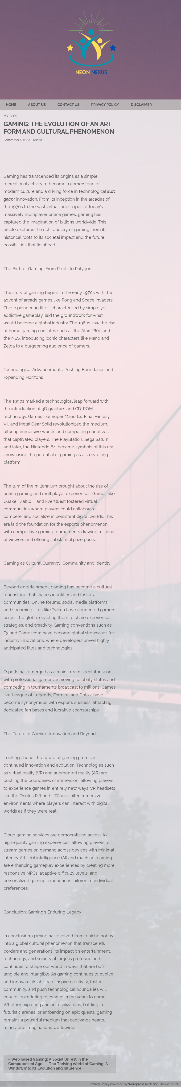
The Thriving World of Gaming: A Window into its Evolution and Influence (58, 1066)
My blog (11, 116)
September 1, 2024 (17, 140)
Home (11, 105)
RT (177, 1084)
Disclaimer (141, 105)
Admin (37, 140)
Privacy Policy (105, 105)
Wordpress (136, 1084)
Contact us (68, 105)
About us (37, 105)
